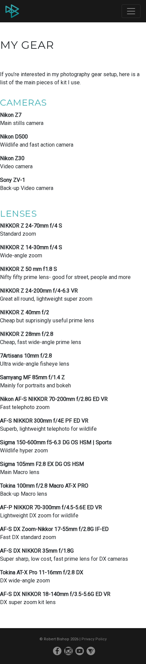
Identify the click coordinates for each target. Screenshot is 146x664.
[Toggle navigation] (131, 11)
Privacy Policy (94, 639)
